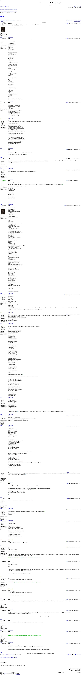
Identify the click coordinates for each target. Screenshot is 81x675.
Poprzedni (75, 21)
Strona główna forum (3, 11)
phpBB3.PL (18, 674)
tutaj (11, 409)
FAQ (75, 6)
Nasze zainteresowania (10, 11)
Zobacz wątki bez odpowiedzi (4, 9)
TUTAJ (11, 450)
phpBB (5, 673)
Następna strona (78, 654)
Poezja (2, 16)
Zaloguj (3, 6)
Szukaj (79, 6)
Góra (1, 37)
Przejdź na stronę (69, 654)
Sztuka (16, 11)
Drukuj (2, 21)
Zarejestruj (7, 6)
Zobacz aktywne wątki (13, 9)
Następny (78, 21)
